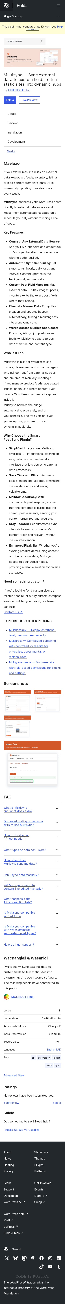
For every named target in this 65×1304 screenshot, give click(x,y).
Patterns (40, 1171)
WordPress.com (16, 1214)
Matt (9, 1220)
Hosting (9, 1165)
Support (9, 1189)
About (8, 1152)
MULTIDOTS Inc (19, 90)
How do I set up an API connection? (16, 837)
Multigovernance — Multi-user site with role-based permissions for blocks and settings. (35, 667)
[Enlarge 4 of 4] (56, 746)
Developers (11, 1195)
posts (49, 1065)
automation (44, 1057)
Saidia (11, 151)
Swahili (16, 1249)
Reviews (13, 123)
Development (16, 141)
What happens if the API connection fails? (18, 900)
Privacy (9, 1171)
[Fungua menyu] (59, 5)
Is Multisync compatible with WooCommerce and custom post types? (20, 930)
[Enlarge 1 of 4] (26, 694)
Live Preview (29, 99)
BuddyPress (13, 1233)
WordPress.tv (14, 1202)
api (33, 1057)
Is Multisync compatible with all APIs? (19, 914)
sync (57, 1065)
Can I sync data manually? (21, 875)
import (56, 1057)
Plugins (39, 1165)
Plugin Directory (13, 16)
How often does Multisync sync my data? (20, 862)
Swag (39, 1202)
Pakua (10, 99)
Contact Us (13, 612)
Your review (11, 1102)
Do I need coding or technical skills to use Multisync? (23, 823)
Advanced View (14, 1075)
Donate (41, 1195)
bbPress (11, 1226)
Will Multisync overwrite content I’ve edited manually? (23, 887)
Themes (39, 1158)
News (7, 1158)
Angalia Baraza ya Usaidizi (21, 1129)
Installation (14, 132)
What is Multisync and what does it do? (18, 809)
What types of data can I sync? (25, 850)
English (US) (54, 1049)
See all (57, 1102)
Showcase (41, 1152)
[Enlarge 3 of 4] (26, 720)
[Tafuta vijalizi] (42, 41)
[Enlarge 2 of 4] (56, 694)
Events (39, 1189)
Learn (7, 1183)
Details (11, 114)
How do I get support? (19, 944)
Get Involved (43, 1183)
